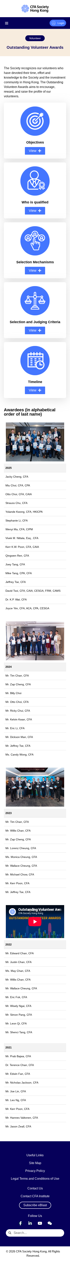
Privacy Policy (35, 1170)
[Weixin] (50, 1223)
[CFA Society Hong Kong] (35, 8)
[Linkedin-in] (30, 1223)
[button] (35, 38)
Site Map (35, 1163)
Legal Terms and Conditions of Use (35, 1178)
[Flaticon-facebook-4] (20, 1223)
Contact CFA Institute (35, 1196)
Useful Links (35, 1155)
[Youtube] (40, 1223)
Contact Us (35, 1188)
